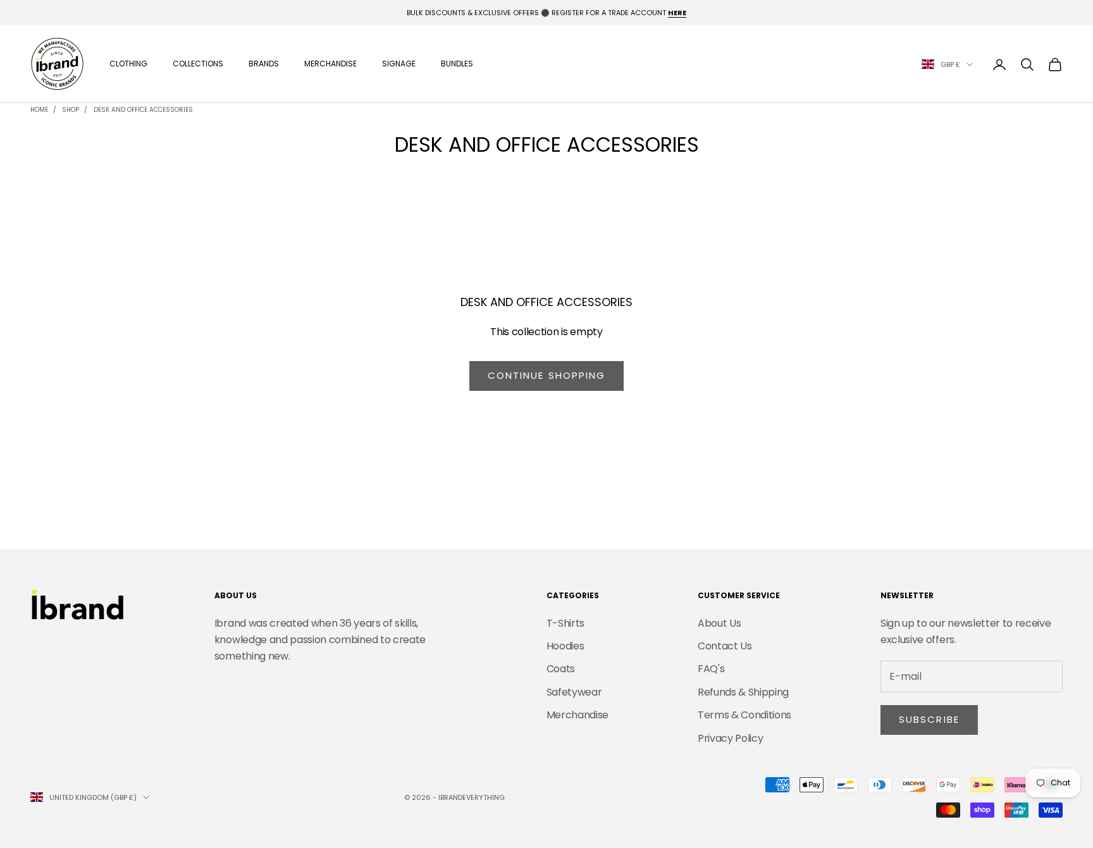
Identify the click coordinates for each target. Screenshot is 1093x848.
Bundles (457, 64)
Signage (399, 64)
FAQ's (711, 668)
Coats (560, 668)
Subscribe (929, 719)
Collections (198, 64)
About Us (719, 623)
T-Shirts (565, 623)
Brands (264, 64)
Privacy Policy (730, 738)
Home (39, 109)
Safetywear (574, 692)
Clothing (128, 64)
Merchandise (330, 64)
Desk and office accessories (143, 109)
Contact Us (725, 646)
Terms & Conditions (744, 715)
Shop (70, 109)
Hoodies (565, 646)
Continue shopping (547, 375)
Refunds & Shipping (743, 692)
